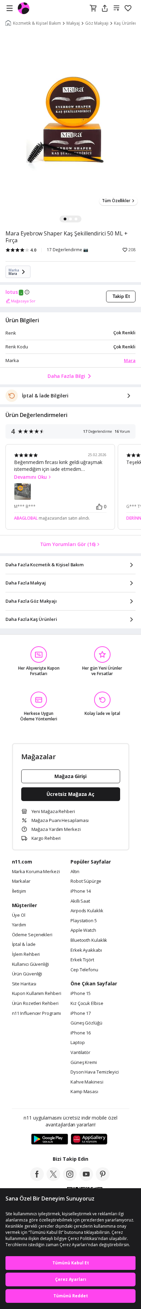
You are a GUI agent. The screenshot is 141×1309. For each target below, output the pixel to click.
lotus (11, 292)
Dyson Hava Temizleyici (94, 1072)
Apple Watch (83, 930)
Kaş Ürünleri (126, 23)
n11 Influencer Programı (36, 1013)
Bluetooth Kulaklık (88, 940)
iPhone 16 (80, 1033)
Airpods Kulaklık (86, 911)
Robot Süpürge (85, 881)
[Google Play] (49, 1139)
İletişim (19, 891)
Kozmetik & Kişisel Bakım (37, 23)
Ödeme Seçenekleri (32, 935)
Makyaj (73, 23)
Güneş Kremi (83, 1062)
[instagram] (70, 1179)
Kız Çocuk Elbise (86, 1003)
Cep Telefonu (84, 970)
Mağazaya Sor (23, 300)
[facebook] (37, 1179)
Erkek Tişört (82, 960)
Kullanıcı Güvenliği (30, 964)
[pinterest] (103, 1179)
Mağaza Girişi (70, 776)
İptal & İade (24, 944)
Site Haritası (24, 984)
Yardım (19, 925)
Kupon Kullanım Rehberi (36, 993)
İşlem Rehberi (26, 954)
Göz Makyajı (96, 23)
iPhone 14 (80, 891)
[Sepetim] (93, 8)
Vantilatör (80, 1052)
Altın (74, 871)
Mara (130, 360)
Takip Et (121, 296)
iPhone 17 (80, 1013)
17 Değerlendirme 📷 (67, 250)
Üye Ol (18, 915)
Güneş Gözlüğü (86, 1023)
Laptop (77, 1042)
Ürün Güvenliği (27, 974)
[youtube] (86, 1179)
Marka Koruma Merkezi (36, 871)
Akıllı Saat (80, 901)
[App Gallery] (89, 1139)
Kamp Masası (84, 1091)
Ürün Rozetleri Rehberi (35, 1003)
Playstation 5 (83, 921)
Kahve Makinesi (86, 1082)
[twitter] (53, 1179)
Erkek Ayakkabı (86, 950)
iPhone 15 (80, 993)
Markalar (21, 881)
